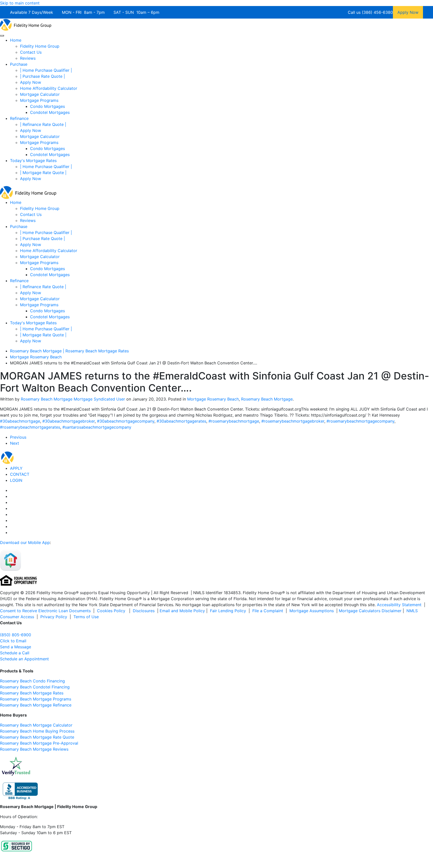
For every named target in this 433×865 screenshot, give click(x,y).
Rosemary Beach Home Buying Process (37, 731)
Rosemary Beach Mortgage (267, 399)
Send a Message (15, 646)
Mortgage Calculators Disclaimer (370, 610)
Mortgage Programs (39, 100)
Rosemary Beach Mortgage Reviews (34, 749)
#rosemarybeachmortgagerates (30, 427)
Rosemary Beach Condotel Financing (35, 686)
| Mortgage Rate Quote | (43, 172)
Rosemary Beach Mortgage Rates (31, 692)
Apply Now (30, 82)
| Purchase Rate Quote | (42, 76)
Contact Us (31, 52)
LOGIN (16, 480)
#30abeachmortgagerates (181, 421)
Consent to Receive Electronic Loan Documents (45, 610)
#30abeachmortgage (20, 421)
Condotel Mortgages (50, 112)
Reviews (28, 58)
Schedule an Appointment (24, 658)
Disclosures (144, 610)
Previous (18, 437)
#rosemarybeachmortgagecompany (360, 421)
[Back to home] (25, 24)
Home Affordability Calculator (48, 88)
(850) (15, 634)
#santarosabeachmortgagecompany (96, 427)
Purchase (18, 64)
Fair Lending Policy (228, 610)
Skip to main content (20, 3)
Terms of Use (86, 616)
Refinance (19, 118)
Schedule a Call (14, 652)
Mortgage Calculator (40, 94)
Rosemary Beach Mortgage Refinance (35, 704)
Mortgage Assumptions (311, 610)
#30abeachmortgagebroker (68, 421)
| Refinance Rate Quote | (43, 124)
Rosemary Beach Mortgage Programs (35, 698)
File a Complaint (268, 610)
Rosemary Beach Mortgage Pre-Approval (39, 743)
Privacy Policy (53, 616)
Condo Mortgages (47, 106)
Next (14, 443)
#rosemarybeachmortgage (233, 421)
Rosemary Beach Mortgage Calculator (36, 725)
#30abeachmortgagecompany (125, 421)
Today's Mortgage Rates (33, 160)
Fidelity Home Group (39, 46)
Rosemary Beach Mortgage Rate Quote (37, 737)
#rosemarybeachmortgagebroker (292, 421)
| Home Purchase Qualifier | (46, 70)
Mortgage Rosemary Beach (213, 399)
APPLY (16, 468)
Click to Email (13, 640)
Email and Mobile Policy (182, 610)
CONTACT (19, 474)
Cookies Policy (112, 610)
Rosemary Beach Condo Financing (32, 680)
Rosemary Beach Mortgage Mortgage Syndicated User (73, 399)
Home (15, 40)
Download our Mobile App (25, 542)
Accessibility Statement (399, 604)
